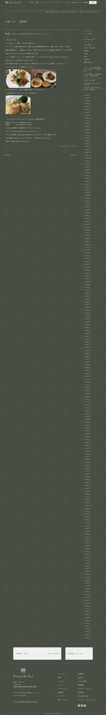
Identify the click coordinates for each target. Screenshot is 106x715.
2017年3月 (87, 402)
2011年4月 (87, 594)
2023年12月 (87, 187)
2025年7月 (87, 132)
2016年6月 (87, 428)
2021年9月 (87, 250)
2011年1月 (87, 603)
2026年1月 (87, 115)
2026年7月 (87, 98)
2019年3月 (87, 333)
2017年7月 (87, 390)
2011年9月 (87, 580)
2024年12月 (87, 152)
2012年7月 (87, 551)
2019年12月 (87, 307)
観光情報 (86, 59)
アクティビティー (89, 30)
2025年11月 (87, 121)
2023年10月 (87, 192)
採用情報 (81, 685)
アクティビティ (58, 2)
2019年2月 (87, 336)
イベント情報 (88, 33)
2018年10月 (87, 347)
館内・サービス (77, 2)
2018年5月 (87, 362)
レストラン (43, 2)
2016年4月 (87, 433)
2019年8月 (87, 319)
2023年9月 (87, 195)
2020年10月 (87, 281)
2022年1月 (87, 241)
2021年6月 (87, 258)
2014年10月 (87, 476)
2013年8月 (87, 514)
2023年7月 (87, 201)
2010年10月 (87, 611)
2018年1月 (87, 373)
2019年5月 (87, 327)
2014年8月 (87, 482)
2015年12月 (87, 445)
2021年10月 (87, 247)
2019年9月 (87, 316)
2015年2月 (87, 471)
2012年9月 (87, 545)
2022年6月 (87, 230)
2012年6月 (87, 554)
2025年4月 (87, 141)
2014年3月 (87, 494)
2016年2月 (87, 439)
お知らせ (81, 677)
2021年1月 (87, 273)
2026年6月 (87, 100)
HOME (32, 2)
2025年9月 (87, 126)
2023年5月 (87, 207)
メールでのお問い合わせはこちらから (25, 701)
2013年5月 (87, 522)
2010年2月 (87, 634)
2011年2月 (87, 600)
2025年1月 (87, 149)
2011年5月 (87, 591)
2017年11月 (87, 379)
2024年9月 (87, 161)
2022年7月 (87, 227)
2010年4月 (87, 629)
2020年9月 (87, 284)
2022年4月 (87, 235)
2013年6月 (87, 520)
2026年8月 (87, 95)
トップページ (62, 674)
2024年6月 (87, 169)
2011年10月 (87, 577)
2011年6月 (87, 588)
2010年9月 (87, 614)
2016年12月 (87, 410)
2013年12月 (87, 502)
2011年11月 (87, 574)
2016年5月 (87, 431)
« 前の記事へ (6, 155)
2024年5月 (87, 172)
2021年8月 (87, 253)
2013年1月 (87, 534)
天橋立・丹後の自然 (89, 48)
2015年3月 (87, 468)
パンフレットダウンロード (86, 699)
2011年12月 (87, 571)
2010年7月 (87, 620)
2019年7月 (87, 321)
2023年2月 (87, 215)
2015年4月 (87, 465)
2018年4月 (87, 365)
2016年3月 (87, 436)
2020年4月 (87, 299)
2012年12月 (87, 537)
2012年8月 (87, 548)
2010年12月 (87, 606)
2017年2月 (87, 405)
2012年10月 (87, 542)
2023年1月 (87, 218)
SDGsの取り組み (83, 696)
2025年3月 (87, 143)
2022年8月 (87, 224)
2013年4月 (87, 525)
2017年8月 (87, 387)
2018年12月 (87, 342)
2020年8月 (87, 287)
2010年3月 (87, 632)
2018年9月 (87, 350)
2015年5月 (87, 462)
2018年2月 (87, 370)
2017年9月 (87, 385)
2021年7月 (87, 255)
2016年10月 (87, 416)
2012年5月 (87, 557)
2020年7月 (87, 290)
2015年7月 (87, 456)
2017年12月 (87, 376)
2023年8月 (87, 198)
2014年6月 (87, 488)
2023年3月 (87, 212)
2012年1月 (87, 568)
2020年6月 (87, 293)
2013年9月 (87, 511)
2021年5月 (87, 261)
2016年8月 (87, 422)
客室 (37, 2)
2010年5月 (87, 626)
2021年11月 (87, 244)
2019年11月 (87, 310)
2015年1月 (87, 474)
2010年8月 (87, 617)
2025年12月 (87, 118)
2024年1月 (87, 184)
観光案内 (61, 692)
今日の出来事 (88, 45)
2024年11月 (87, 155)
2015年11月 (87, 448)
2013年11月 (87, 505)
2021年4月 (87, 264)
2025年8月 (87, 129)
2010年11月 (87, 609)
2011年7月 (87, 586)
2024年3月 (87, 178)
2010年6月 (87, 623)
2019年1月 (87, 339)
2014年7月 (87, 485)
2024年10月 (87, 158)
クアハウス (68, 2)
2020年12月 (87, 276)
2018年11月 (87, 344)
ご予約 (93, 2)
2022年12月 (87, 221)
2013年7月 (87, 517)
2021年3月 (87, 267)
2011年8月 (87, 583)
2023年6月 (87, 204)
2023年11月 (87, 189)
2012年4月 (87, 560)
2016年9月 (87, 419)
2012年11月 (87, 540)
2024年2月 (87, 181)
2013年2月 (87, 531)
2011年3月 (87, 597)
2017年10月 (87, 382)
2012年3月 (87, 563)
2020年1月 (87, 304)
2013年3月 (87, 528)
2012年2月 (87, 566)
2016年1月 (87, 442)
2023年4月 (87, 210)
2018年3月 (87, 367)
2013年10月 (87, 508)
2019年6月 (87, 324)
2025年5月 (87, 138)
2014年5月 (87, 491)
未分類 (86, 53)
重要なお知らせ (88, 62)
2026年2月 (87, 112)
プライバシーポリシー (85, 688)
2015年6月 (87, 459)
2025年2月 (87, 146)
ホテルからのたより (64, 146)
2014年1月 (87, 499)
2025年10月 (87, 123)
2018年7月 (87, 356)
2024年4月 (87, 175)
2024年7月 (87, 166)
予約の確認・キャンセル (75, 653)
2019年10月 (87, 313)
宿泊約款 (81, 692)
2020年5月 (87, 296)
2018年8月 (87, 353)
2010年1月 (87, 637)
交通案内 (85, 2)
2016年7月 (87, 425)
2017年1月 (87, 408)
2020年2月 (87, 301)
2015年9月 (87, 454)
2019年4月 (87, 330)
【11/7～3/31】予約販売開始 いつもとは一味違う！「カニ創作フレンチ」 (92, 69)
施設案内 (86, 50)
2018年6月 (87, 359)
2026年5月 (87, 103)
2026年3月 (87, 109)
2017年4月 (87, 399)
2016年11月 (87, 413)
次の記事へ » (74, 155)
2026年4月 (87, 106)
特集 (85, 56)
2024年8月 (87, 164)
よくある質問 (82, 681)
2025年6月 (87, 135)
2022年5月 (87, 232)
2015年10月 (87, 451)
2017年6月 (87, 393)
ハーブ (50, 2)
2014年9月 (87, 479)
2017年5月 (87, 396)
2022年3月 (87, 238)
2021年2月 (87, 270)
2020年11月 (87, 278)
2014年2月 (87, 497)
